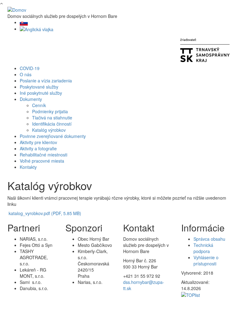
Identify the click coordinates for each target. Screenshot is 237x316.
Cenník (39, 105)
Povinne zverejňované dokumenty (53, 136)
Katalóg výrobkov (49, 130)
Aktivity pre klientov (38, 142)
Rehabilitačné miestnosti (43, 155)
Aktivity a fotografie (38, 148)
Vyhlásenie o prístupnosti (205, 260)
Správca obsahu (209, 239)
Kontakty (28, 167)
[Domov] (16, 9)
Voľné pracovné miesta (42, 161)
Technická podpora (203, 248)
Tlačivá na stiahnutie (52, 117)
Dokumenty (31, 99)
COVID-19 (30, 68)
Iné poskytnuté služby (41, 93)
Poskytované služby (39, 87)
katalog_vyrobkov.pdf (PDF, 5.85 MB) (45, 213)
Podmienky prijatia (50, 111)
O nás (25, 74)
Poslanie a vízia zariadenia (46, 80)
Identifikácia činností (52, 124)
